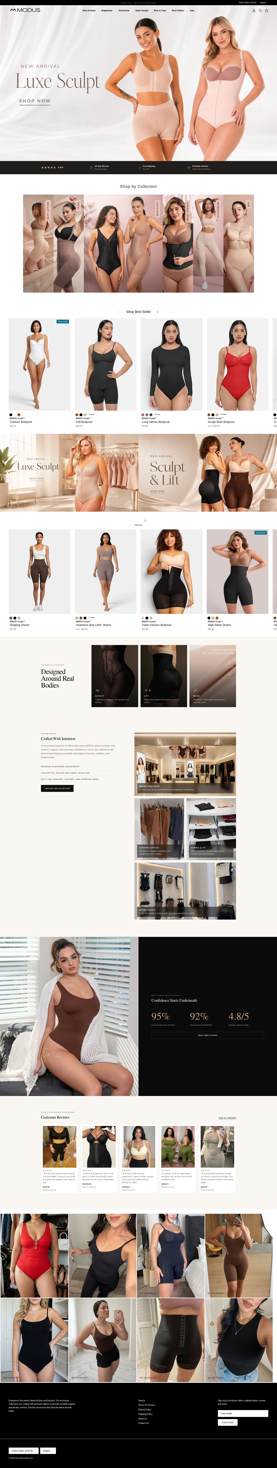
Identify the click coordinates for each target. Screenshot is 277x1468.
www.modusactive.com (24, 1458)
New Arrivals (89, 10)
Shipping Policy (145, 1414)
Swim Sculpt (141, 10)
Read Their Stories (208, 1035)
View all (138, 525)
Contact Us (143, 1423)
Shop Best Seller (138, 312)
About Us (142, 1418)
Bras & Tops (160, 10)
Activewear (124, 10)
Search (141, 1400)
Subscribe (228, 1422)
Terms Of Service (146, 1405)
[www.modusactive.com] (27, 10)
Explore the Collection (57, 788)
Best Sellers (178, 10)
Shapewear (107, 10)
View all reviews (227, 1118)
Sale (192, 10)
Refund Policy (144, 1409)
